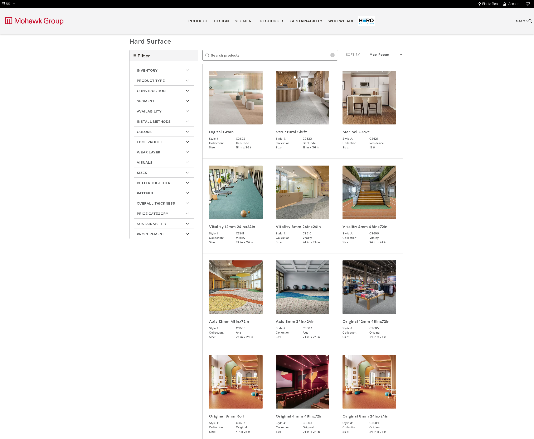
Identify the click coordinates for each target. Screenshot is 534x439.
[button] (164, 70)
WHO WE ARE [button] (341, 21)
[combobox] (270, 55)
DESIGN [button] (221, 21)
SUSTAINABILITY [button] (306, 21)
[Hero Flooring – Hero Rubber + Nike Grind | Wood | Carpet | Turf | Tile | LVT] (366, 21)
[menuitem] (490, 4)
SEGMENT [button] (244, 21)
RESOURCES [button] (272, 21)
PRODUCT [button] (198, 21)
